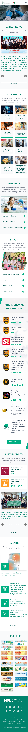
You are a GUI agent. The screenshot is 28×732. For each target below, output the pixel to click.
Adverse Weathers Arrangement (14, 723)
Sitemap (4, 721)
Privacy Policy (22, 721)
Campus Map (20, 719)
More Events (14, 625)
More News (14, 83)
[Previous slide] (2, 76)
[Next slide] (25, 76)
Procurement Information (10, 718)
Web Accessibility (13, 721)
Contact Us (20, 718)
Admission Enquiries (9, 719)
